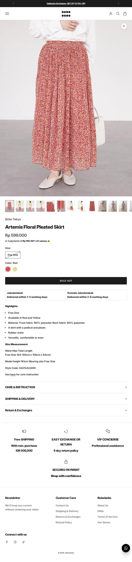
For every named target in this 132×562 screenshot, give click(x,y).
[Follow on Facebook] (6, 542)
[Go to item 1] (9, 206)
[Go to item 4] (40, 206)
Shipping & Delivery (67, 511)
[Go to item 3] (30, 206)
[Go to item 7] (71, 206)
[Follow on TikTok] (23, 542)
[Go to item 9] (92, 206)
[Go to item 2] (19, 206)
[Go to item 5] (50, 206)
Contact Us (62, 505)
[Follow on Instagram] (15, 542)
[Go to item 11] (112, 206)
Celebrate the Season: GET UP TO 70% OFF (66, 3)
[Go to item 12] (122, 206)
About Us (103, 505)
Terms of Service (108, 516)
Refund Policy (64, 522)
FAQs (101, 511)
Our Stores (104, 522)
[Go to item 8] (81, 206)
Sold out (66, 280)
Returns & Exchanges (68, 516)
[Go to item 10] (102, 206)
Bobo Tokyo (13, 219)
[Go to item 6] (61, 206)
